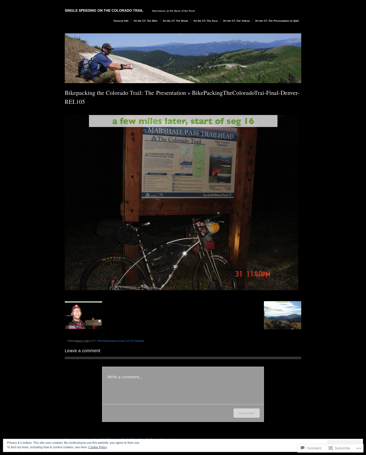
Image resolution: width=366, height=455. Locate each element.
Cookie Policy (97, 447)
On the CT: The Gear (205, 20)
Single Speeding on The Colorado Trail (104, 10)
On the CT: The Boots (175, 20)
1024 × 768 (96, 341)
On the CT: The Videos (236, 20)
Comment (246, 413)
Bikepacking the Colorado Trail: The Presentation (125, 93)
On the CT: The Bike (146, 20)
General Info (121, 20)
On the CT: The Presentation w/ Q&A (277, 20)
